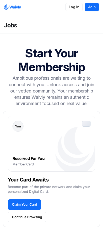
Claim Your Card (24, 204)
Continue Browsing (27, 217)
